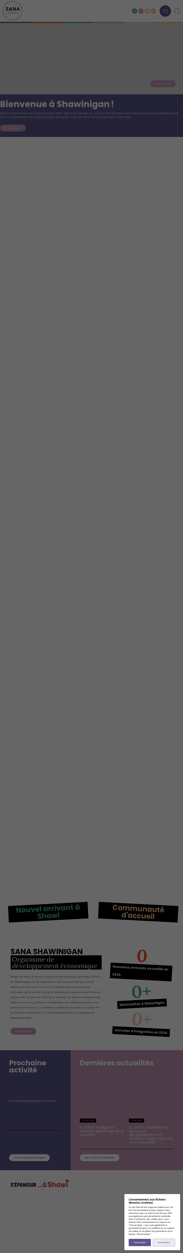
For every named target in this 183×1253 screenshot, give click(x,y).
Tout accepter (140, 1242)
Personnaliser (164, 1242)
